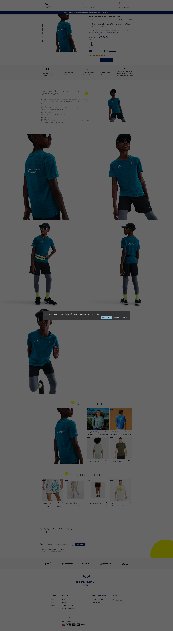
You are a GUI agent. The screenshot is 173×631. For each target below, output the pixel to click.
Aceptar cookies (106, 317)
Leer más (97, 314)
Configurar (116, 317)
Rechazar (124, 317)
